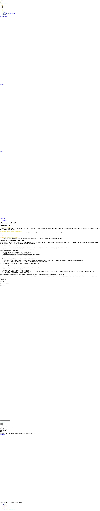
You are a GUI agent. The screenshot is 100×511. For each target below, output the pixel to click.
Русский (1, 84)
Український (2, 218)
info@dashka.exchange (4, 3)
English (1, 151)
